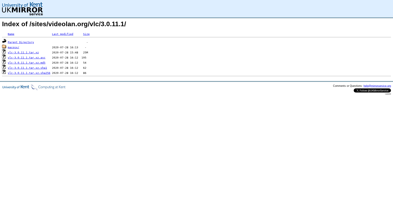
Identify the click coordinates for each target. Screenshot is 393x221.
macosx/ (13, 47)
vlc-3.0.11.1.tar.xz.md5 (26, 62)
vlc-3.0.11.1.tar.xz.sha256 (29, 72)
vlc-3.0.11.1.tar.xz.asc (26, 57)
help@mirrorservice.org (377, 85)
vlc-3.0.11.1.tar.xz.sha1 (27, 67)
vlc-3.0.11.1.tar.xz (23, 52)
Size (86, 34)
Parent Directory (21, 42)
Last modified (62, 34)
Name (11, 34)
